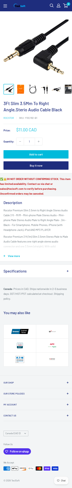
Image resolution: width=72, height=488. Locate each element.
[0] (65, 5)
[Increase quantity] (38, 141)
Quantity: (8, 141)
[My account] (58, 5)
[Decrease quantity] (20, 141)
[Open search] (52, 5)
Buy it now (36, 165)
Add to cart (36, 154)
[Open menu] (5, 6)
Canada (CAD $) (12, 433)
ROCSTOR (8, 117)
